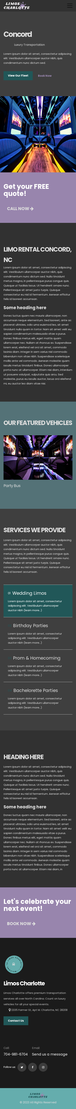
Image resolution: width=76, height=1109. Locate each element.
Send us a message (50, 1054)
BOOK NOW (19, 924)
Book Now (45, 76)
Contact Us (16, 1021)
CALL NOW (18, 209)
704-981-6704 (16, 1054)
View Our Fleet (18, 75)
